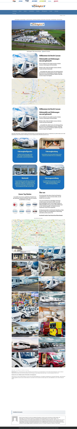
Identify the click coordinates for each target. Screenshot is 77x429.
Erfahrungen (52, 427)
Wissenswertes (56, 427)
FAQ (33, 427)
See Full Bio (57, 423)
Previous (61, 15)
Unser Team (26, 427)
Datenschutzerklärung (44, 427)
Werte (38, 427)
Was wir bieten (49, 427)
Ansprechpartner (30, 427)
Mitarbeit (40, 427)
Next (64, 15)
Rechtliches (35, 427)
